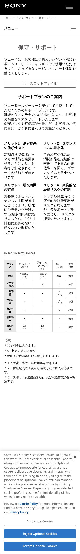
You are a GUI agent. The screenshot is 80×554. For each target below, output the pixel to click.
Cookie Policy (29, 504)
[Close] (75, 457)
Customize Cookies (40, 521)
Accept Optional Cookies (40, 546)
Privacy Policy (19, 512)
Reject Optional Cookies (40, 534)
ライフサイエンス (23, 18)
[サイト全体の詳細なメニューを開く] (70, 7)
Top (6, 18)
